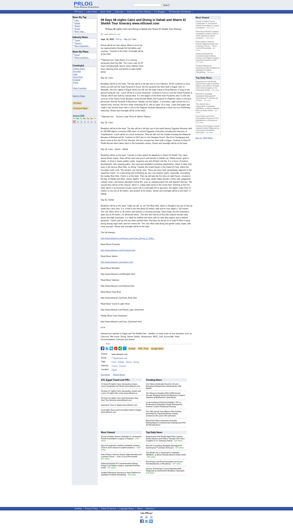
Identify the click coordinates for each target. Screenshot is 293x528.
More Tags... (80, 31)
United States (79, 69)
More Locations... (82, 57)
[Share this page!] (146, 522)
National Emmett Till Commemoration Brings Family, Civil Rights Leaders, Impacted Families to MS (120, 465)
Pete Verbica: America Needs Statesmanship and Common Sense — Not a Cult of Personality (121, 455)
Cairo (76, 20)
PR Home (78, 12)
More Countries (80, 88)
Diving (77, 29)
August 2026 (78, 116)
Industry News (78, 96)
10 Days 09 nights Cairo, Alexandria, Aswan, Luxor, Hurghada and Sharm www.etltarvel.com (120, 385)
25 (81, 121)
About (139, 508)
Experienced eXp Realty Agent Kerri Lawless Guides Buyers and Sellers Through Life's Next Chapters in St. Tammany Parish (165, 438)
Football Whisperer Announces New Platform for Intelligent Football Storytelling (121, 474)
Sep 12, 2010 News (204, 138)
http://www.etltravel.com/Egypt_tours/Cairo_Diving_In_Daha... (128, 238)
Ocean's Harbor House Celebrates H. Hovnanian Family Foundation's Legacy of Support (121, 437)
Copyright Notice (126, 508)
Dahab (77, 23)
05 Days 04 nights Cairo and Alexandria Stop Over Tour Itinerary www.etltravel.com (119, 399)
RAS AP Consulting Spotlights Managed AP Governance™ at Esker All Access (164, 447)
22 (91, 121)
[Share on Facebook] (102, 348)
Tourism (77, 43)
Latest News (91, 12)
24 (85, 121)
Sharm (77, 26)
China (75, 82)
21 (95, 121)
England (76, 80)
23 (88, 121)
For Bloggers (160, 12)
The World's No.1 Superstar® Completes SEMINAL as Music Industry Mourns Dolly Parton (166, 454)
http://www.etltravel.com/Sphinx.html (117, 262)
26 (78, 121)
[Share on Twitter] (107, 348)
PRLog (119, 39)
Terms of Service (108, 508)
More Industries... (82, 46)
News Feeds (105, 12)
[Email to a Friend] (125, 348)
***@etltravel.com (119, 358)
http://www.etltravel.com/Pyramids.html (118, 250)
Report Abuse (119, 375)
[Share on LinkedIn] (111, 348)
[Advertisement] (169, 60)
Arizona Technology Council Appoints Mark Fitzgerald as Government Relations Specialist (165, 470)
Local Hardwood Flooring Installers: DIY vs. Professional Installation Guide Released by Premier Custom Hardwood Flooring (164, 404)
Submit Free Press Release (139, 12)
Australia (77, 71)
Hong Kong (78, 77)
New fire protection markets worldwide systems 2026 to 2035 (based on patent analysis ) (120, 446)
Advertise (150, 508)
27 (74, 121)
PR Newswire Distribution (180, 12)
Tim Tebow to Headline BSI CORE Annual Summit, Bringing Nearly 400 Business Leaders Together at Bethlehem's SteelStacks (165, 395)
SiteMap (78, 508)
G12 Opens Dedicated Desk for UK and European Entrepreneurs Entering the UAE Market (163, 386)
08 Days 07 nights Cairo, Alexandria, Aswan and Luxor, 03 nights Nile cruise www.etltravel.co (121, 392)
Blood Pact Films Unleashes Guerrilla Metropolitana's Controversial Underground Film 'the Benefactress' (166, 423)
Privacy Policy (91, 508)
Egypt (77, 55)
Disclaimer (105, 375)
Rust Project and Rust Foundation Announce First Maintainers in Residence (164, 463)
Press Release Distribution (86, 7)
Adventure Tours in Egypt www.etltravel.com (119, 405)
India (75, 74)
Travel (77, 40)
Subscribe (119, 12)
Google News (157, 348)
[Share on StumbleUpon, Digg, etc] (120, 348)
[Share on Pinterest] (116, 348)
